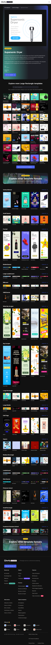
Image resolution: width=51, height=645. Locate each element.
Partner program (21, 586)
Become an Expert (22, 593)
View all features (36, 573)
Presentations (21, 615)
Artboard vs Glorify (8, 602)
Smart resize (35, 593)
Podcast (6, 580)
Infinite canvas (35, 583)
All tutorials (6, 573)
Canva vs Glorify (7, 605)
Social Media (21, 607)
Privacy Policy (31, 643)
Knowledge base (7, 575)
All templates (7, 7)
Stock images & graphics (37, 588)
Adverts (20, 610)
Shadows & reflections (37, 585)
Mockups (34, 580)
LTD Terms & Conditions (34, 638)
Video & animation (36, 595)
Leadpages (20, 578)
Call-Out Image (15, 7)
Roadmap (6, 583)
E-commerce (21, 605)
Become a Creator (22, 591)
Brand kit (34, 590)
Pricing (19, 573)
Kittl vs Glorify (7, 607)
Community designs (22, 617)
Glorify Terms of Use (33, 634)
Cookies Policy (41, 643)
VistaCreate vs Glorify (9, 610)
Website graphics (22, 612)
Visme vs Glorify (7, 612)
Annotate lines (35, 578)
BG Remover (34, 575)
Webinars (6, 578)
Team (19, 575)
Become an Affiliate (22, 588)
